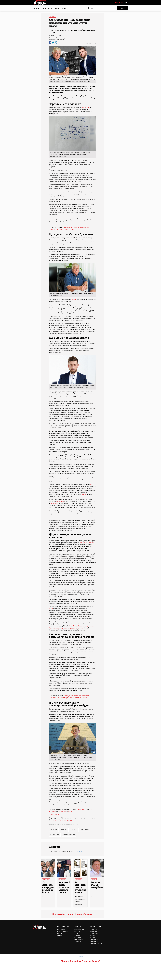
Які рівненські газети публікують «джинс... (80, 887)
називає (83, 494)
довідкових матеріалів (87, 543)
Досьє (64, 8)
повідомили (85, 108)
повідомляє (54, 503)
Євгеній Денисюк (69, 834)
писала (74, 300)
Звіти (76, 933)
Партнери (77, 937)
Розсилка (77, 941)
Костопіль (54, 830)
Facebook (93, 929)
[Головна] (39, 2)
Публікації (36, 8)
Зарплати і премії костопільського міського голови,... (64, 887)
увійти (79, 851)
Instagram (94, 933)
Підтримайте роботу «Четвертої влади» (72, 914)
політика (64, 830)
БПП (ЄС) (73, 830)
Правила (77, 931)
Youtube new (95, 939)
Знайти (123, 8)
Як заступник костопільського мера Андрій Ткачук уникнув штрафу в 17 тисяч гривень (70, 697)
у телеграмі (80, 809)
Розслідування (47, 8)
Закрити (80, 956)
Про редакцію (79, 929)
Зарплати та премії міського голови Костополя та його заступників (70, 228)
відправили (60, 501)
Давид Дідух (84, 830)
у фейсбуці (62, 811)
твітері (70, 811)
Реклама (77, 935)
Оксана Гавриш (59, 39)
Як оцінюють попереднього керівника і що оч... (47, 887)
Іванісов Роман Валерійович (97, 885)
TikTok (92, 937)
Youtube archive (96, 943)
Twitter (93, 935)
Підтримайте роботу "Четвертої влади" (80, 961)
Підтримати (119, 3)
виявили (76, 305)
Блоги (57, 8)
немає (51, 609)
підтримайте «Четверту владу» (62, 820)
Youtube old (94, 941)
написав (85, 511)
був (91, 484)
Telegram (93, 931)
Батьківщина (55, 834)
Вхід (126, 3)
